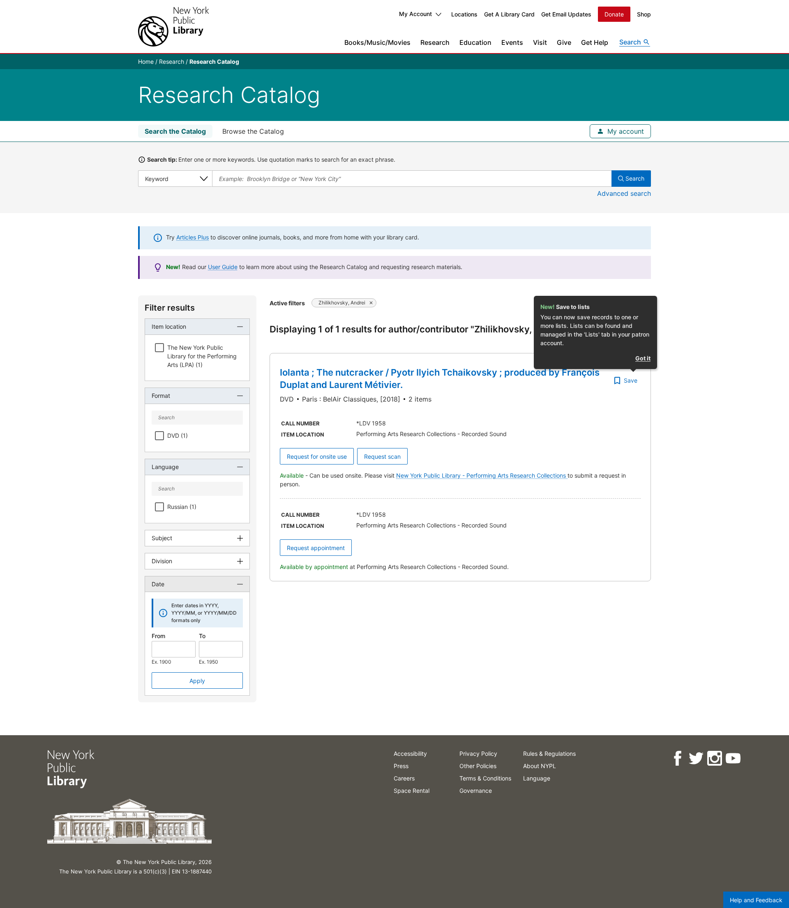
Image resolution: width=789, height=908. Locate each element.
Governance (475, 790)
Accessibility (410, 753)
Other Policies (477, 765)
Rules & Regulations (549, 753)
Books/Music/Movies (377, 42)
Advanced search (624, 193)
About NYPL (539, 765)
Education (475, 42)
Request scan (382, 456)
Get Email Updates (566, 14)
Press (401, 765)
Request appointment (316, 547)
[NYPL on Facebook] (677, 758)
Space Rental (411, 790)
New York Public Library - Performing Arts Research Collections (482, 475)
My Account (415, 13)
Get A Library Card (509, 14)
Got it (643, 358)
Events (512, 42)
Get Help (594, 42)
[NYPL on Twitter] (695, 758)
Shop (644, 14)
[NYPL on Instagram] (714, 758)
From (158, 635)
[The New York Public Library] (173, 26)
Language (536, 778)
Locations (464, 14)
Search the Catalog (175, 131)
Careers (404, 778)
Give (564, 42)
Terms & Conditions (485, 778)
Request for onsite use (317, 456)
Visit (540, 42)
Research (435, 42)
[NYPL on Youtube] (732, 758)
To (202, 635)
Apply (197, 680)
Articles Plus (192, 237)
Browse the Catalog (253, 131)
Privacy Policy (478, 753)
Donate (614, 14)
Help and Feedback (756, 899)
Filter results (170, 308)
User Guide (223, 266)
